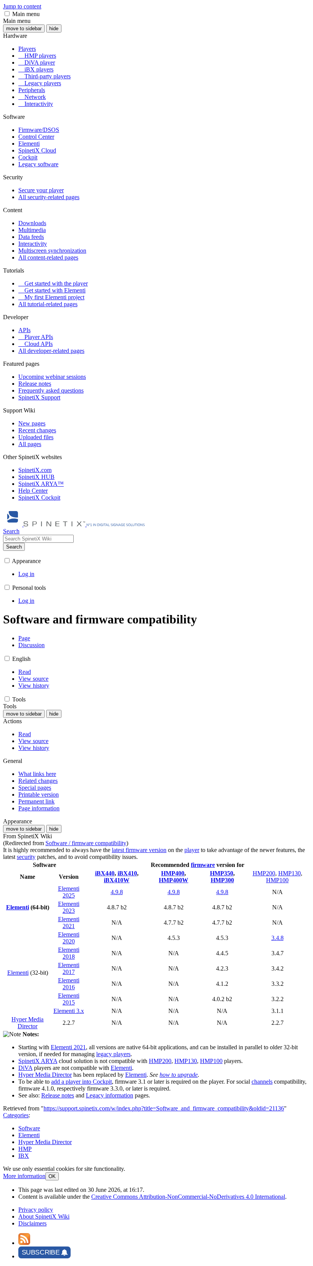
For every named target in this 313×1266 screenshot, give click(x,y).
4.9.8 (117, 892)
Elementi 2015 (68, 999)
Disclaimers (32, 1223)
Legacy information (109, 1095)
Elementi (17, 907)
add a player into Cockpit (81, 1081)
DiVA (25, 1068)
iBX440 (105, 873)
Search (14, 547)
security (26, 857)
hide (53, 28)
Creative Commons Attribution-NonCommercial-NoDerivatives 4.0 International (188, 1196)
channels (262, 1081)
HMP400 (172, 873)
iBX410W (116, 880)
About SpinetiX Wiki (43, 1216)
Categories (16, 1115)
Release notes (57, 1095)
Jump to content (22, 6)
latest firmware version (139, 850)
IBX (23, 1155)
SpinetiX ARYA (37, 1061)
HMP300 (222, 880)
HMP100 (277, 880)
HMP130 (289, 873)
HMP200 (264, 873)
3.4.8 (277, 938)
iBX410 (127, 873)
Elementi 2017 (68, 968)
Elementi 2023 (68, 907)
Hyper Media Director (27, 1022)
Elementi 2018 (68, 953)
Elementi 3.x (68, 1011)
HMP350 (221, 873)
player (191, 850)
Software (29, 1128)
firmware (203, 865)
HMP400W (173, 880)
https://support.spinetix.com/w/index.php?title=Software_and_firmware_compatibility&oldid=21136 (164, 1108)
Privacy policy (35, 1209)
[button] (7, 13)
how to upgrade (179, 1074)
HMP (25, 1149)
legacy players (113, 1054)
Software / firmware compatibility (85, 843)
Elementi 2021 (68, 922)
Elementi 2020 (68, 938)
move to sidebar (24, 28)
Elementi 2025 (68, 892)
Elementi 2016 (68, 983)
